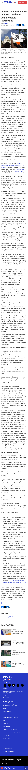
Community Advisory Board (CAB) (10, 717)
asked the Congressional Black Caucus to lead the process (12, 165)
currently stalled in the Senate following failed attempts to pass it (14, 582)
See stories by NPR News (8, 617)
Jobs (4, 720)
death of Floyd (19, 171)
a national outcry (20, 169)
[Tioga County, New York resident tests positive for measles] (6, 664)
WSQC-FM (5, 705)
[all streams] (26, 768)
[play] (2, 768)
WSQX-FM (9, 704)
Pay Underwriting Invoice (8, 751)
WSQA (20, 704)
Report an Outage (7, 745)
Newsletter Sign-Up (7, 748)
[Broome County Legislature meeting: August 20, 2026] (6, 643)
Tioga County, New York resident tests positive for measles (18, 665)
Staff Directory (6, 726)
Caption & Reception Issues (9, 742)
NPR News (5, 23)
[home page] (7, 678)
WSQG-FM (14, 704)
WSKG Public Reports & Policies (10, 729)
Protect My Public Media (8, 735)
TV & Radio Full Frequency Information (11, 739)
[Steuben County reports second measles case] (6, 632)
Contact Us (5, 723)
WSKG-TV (12, 705)
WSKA (16, 705)
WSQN (8, 705)
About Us (5, 708)
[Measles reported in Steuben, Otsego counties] (6, 653)
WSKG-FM (5, 704)
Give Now (22, 2)
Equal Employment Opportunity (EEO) (11, 732)
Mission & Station (7, 711)
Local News (13, 629)
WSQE (17, 704)
